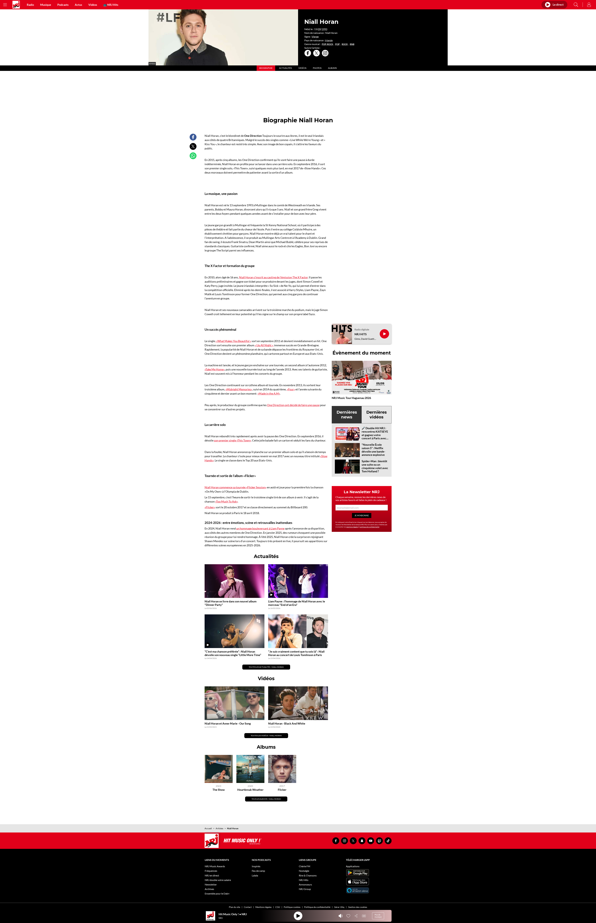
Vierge (315, 36)
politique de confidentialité (369, 527)
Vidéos (92, 4)
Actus (78, 4)
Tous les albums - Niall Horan (266, 799)
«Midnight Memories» (238, 389)
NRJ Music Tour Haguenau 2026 (351, 398)
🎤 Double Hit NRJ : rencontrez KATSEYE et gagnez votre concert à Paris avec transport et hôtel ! (375, 434)
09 (319, 29)
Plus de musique (378, 915)
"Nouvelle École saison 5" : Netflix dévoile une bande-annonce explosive (373, 449)
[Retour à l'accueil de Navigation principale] (16, 5)
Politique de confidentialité (317, 907)
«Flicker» (210, 507)
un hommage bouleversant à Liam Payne (260, 528)
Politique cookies (292, 907)
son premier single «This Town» (232, 440)
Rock (345, 44)
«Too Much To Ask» (226, 501)
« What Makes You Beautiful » (233, 341)
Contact (248, 907)
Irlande (329, 40)
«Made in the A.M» (269, 393)
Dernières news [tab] (347, 415)
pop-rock (327, 44)
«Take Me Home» (215, 369)
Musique (45, 4)
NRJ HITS (360, 334)
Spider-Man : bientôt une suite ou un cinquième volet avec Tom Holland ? (375, 466)
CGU (277, 907)
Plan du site (234, 907)
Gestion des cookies (357, 907)
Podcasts (63, 4)
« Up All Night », (264, 345)
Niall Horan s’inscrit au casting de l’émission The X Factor (273, 277)
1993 (324, 29)
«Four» (291, 389)
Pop (337, 44)
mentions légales (352, 527)
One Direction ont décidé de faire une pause (293, 405)
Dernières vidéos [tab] (376, 415)
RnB (352, 44)
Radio (30, 4)
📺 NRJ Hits (110, 4)
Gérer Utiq (339, 907)
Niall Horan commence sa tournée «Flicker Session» (235, 487)
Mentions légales (263, 907)
